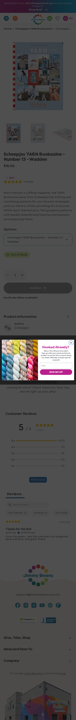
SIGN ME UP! (56, 372)
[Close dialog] (71, 342)
